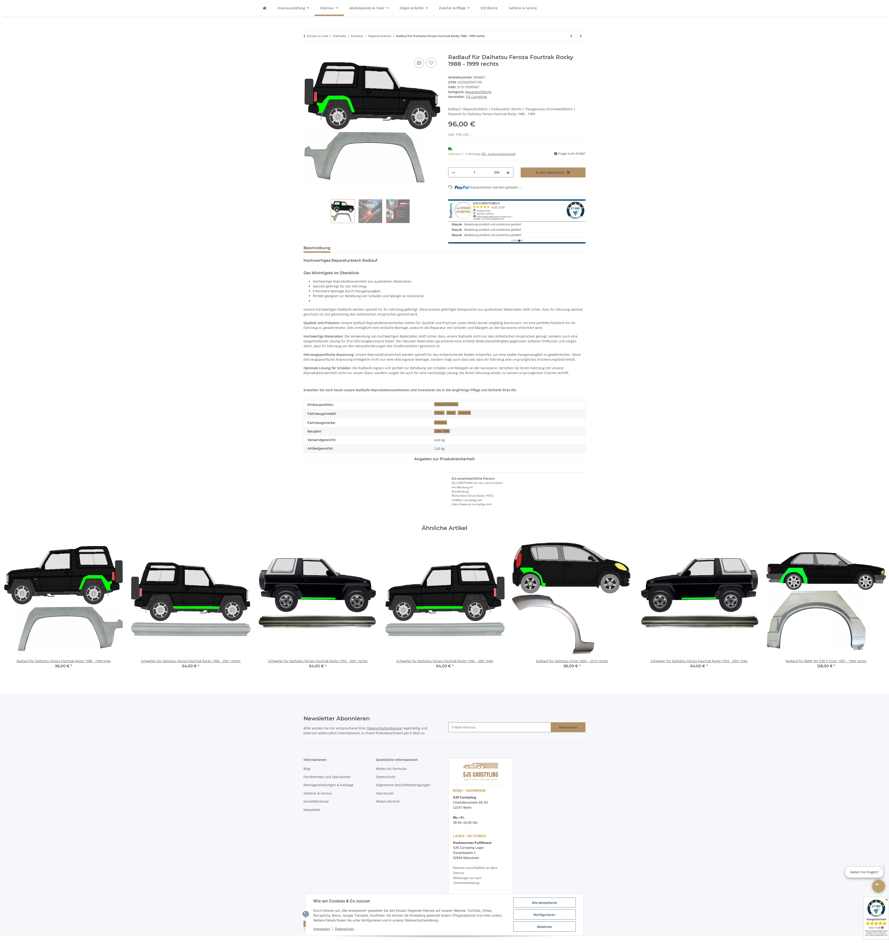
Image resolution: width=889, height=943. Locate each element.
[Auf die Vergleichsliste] (419, 63)
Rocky (451, 412)
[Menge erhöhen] (508, 172)
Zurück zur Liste (318, 36)
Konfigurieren (544, 915)
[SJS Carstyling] (264, 8)
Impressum (321, 929)
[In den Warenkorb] (307, 51)
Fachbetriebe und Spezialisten (327, 777)
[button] (878, 886)
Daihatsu (440, 422)
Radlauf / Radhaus (446, 404)
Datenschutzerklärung (384, 728)
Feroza (439, 412)
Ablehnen (544, 927)
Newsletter (312, 809)
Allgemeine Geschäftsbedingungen (403, 785)
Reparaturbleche (478, 92)
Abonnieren (568, 727)
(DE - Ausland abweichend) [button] (498, 154)
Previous (11, 607)
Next (878, 607)
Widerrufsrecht (388, 801)
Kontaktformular (316, 801)
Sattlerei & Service (523, 8)
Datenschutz (344, 929)
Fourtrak (464, 412)
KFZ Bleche (489, 8)
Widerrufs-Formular (391, 768)
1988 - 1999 (442, 431)
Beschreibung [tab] (317, 248)
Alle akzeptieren (544, 903)
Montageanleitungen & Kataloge (329, 785)
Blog (307, 768)
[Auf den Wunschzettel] (431, 63)
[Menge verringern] (453, 172)
